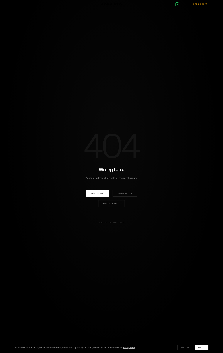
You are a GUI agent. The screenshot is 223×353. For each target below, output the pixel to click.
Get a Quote (200, 4)
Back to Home (97, 193)
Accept (201, 347)
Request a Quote (111, 204)
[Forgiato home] (111, 4)
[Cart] (177, 4)
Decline (185, 347)
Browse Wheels (125, 193)
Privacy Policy (129, 347)
